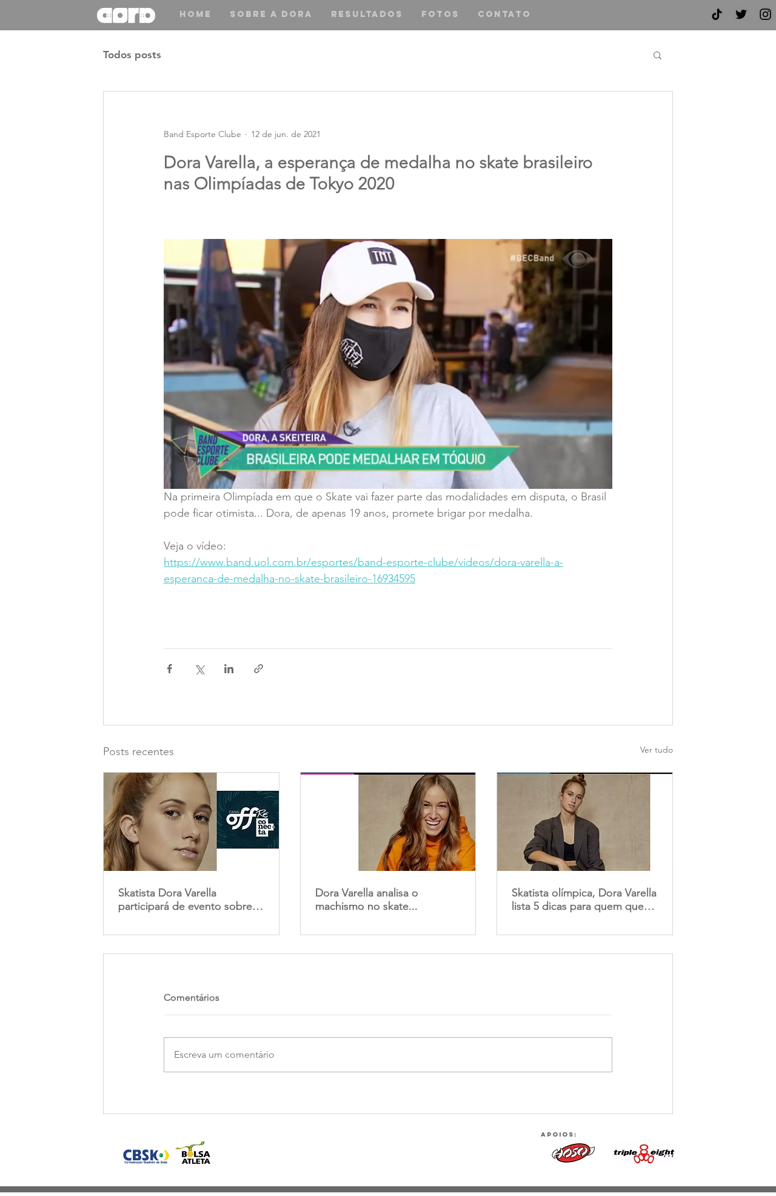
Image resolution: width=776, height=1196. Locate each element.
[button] (657, 54)
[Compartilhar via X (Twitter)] (199, 668)
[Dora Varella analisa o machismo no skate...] (388, 822)
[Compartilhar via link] (258, 668)
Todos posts (132, 55)
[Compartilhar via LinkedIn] (229, 668)
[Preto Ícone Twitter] (741, 14)
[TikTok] (716, 14)
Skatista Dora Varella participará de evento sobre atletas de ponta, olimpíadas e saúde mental (186, 899)
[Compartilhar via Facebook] (169, 668)
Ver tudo (656, 749)
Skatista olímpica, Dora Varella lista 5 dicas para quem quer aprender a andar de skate (584, 899)
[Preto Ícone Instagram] (765, 14)
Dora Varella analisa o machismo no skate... (366, 899)
